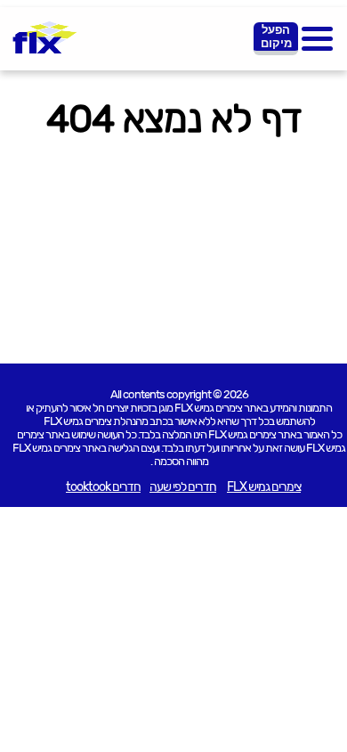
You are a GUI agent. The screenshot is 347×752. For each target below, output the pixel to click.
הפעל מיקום (276, 36)
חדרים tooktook (103, 487)
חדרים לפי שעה (182, 487)
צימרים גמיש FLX (264, 487)
